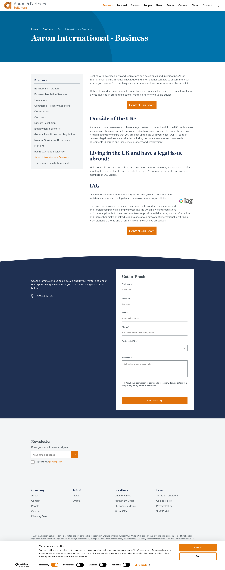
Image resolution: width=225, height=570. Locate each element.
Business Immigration (46, 88)
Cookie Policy (164, 501)
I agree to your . (49, 461)
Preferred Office (130, 341)
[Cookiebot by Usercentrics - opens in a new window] (22, 565)
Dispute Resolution (45, 123)
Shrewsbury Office (125, 506)
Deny (198, 556)
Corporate (40, 117)
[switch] (80, 565)
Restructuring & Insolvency (49, 152)
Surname (127, 298)
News (159, 5)
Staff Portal (162, 511)
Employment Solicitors (47, 129)
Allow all (198, 547)
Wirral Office (122, 511)
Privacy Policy (164, 506)
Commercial (41, 100)
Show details (141, 565)
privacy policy (55, 461)
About (195, 5)
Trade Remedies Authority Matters (53, 163)
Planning (39, 146)
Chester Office (123, 495)
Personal (122, 5)
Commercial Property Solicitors (52, 106)
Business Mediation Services (50, 94)
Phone (125, 327)
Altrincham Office (125, 501)
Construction (41, 111)
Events (170, 5)
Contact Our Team (141, 105)
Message (127, 357)
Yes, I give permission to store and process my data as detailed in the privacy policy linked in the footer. (154, 384)
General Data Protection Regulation (54, 134)
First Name (127, 284)
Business (107, 5)
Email (125, 312)
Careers (183, 5)
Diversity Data (39, 516)
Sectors (135, 5)
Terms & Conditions (167, 495)
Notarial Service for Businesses (52, 140)
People (148, 5)
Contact (207, 5)
